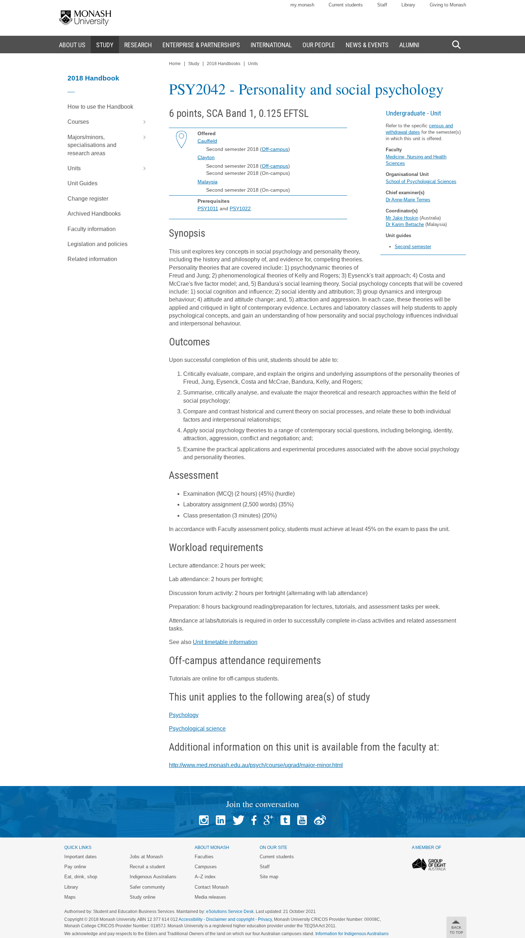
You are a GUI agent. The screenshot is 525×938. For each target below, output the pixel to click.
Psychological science (197, 729)
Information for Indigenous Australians (352, 933)
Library (408, 5)
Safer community (147, 887)
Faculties (204, 856)
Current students (346, 5)
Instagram (204, 820)
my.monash (302, 5)
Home (175, 63)
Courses (78, 122)
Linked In (220, 820)
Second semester (413, 246)
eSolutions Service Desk (230, 911)
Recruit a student (147, 866)
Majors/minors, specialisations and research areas (92, 145)
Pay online (75, 866)
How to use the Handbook (100, 107)
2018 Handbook (93, 78)
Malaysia (208, 182)
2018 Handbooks (223, 63)
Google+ (268, 820)
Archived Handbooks (94, 214)
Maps (70, 897)
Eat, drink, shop (80, 876)
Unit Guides (83, 183)
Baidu (320, 820)
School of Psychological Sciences (421, 181)
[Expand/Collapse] (141, 121)
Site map (269, 876)
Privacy (265, 919)
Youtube (302, 820)
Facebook (253, 820)
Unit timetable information (225, 642)
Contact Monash (212, 887)
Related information (92, 259)
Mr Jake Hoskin (402, 218)
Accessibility (190, 919)
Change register (88, 199)
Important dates (80, 856)
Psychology (184, 715)
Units (74, 168)
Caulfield (207, 141)
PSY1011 (208, 208)
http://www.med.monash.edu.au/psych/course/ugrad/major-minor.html (256, 765)
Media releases (210, 897)
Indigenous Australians (153, 876)
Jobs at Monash (146, 856)
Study (193, 63)
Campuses (206, 866)
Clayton (206, 157)
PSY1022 (240, 208)
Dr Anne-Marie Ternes (408, 199)
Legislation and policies (98, 244)
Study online (142, 897)
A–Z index (205, 876)
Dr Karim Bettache (405, 224)
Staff (382, 5)
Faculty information (92, 229)
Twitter (238, 820)
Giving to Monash (448, 5)
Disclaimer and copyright (230, 919)
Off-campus (275, 149)
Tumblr (285, 820)
